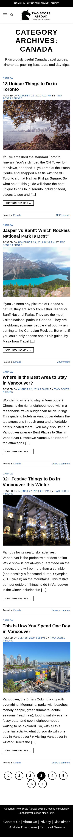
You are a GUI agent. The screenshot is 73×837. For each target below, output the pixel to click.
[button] (5, 15)
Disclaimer (62, 822)
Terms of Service (52, 827)
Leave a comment (61, 463)
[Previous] (8, 776)
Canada (8, 78)
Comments (63, 215)
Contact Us (11, 822)
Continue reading (18, 203)
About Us (30, 822)
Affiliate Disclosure (23, 827)
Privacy (45, 822)
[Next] (42, 784)
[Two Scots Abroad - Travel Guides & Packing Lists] (36, 15)
